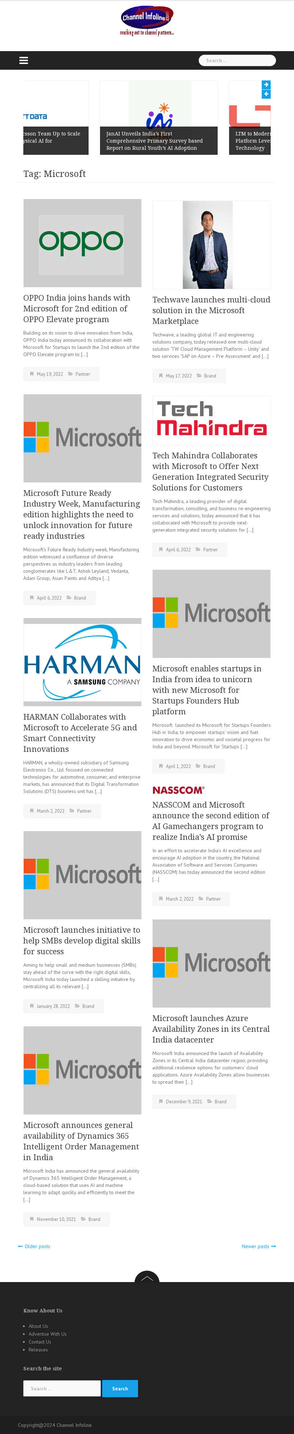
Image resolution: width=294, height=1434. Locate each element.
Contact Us (40, 1342)
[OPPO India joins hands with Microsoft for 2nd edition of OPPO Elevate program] (82, 242)
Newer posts (255, 1246)
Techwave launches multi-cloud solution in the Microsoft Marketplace (211, 310)
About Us (38, 1326)
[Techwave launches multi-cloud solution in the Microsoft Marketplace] (211, 244)
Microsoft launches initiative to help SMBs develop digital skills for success (82, 941)
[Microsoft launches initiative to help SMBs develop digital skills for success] (82, 874)
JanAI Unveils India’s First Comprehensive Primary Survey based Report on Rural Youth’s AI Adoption (78, 141)
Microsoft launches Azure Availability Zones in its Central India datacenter (211, 1029)
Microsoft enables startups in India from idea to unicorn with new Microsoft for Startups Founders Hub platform (207, 690)
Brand (210, 376)
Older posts (37, 1246)
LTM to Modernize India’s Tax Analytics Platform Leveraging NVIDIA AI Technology (208, 141)
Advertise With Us (48, 1334)
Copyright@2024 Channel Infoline (55, 1425)
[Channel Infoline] (147, 20)
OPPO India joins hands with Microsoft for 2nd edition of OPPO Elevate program (77, 309)
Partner (83, 374)
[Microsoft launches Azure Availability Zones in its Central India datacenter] (211, 963)
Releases (38, 1349)
